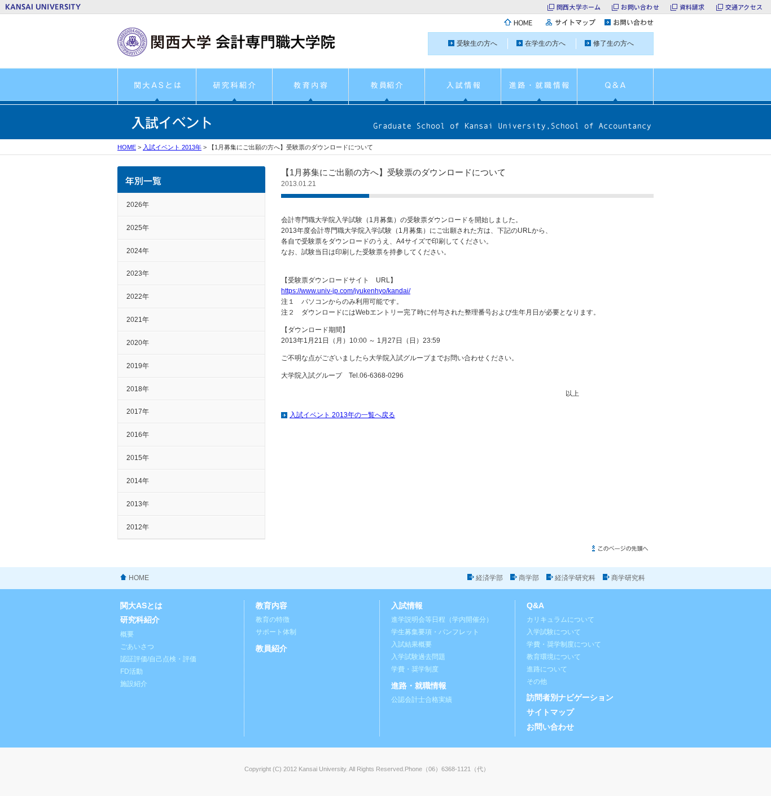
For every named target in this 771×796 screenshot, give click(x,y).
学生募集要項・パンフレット (435, 632)
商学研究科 (628, 578)
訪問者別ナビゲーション (570, 697)
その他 (537, 682)
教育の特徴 (273, 619)
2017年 (137, 411)
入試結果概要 (411, 644)
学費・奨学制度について (564, 644)
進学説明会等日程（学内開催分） (442, 619)
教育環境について (554, 657)
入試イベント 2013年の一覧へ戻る (342, 415)
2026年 (137, 205)
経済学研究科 (575, 578)
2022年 (137, 296)
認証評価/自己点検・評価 (158, 659)
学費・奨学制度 (415, 669)
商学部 (529, 578)
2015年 (137, 458)
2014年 (137, 481)
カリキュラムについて (560, 619)
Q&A (535, 606)
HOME (126, 147)
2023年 (137, 273)
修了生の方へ (613, 43)
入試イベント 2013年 (172, 147)
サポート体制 (276, 632)
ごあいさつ (137, 647)
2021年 (137, 320)
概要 (127, 634)
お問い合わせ (640, 6)
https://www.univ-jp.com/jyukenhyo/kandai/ (345, 291)
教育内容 (271, 606)
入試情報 (407, 606)
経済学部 (489, 578)
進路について (547, 669)
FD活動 (131, 671)
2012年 (137, 527)
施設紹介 (133, 684)
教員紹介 (271, 648)
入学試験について (554, 632)
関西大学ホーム (579, 6)
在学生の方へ (545, 43)
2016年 (137, 435)
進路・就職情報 (418, 686)
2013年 (137, 504)
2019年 (137, 366)
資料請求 (692, 6)
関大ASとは (141, 606)
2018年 (137, 389)
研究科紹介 (140, 620)
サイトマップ (550, 712)
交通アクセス (744, 6)
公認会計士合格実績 (421, 700)
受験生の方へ (477, 43)
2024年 (137, 251)
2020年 (137, 343)
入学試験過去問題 (418, 657)
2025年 (137, 228)
